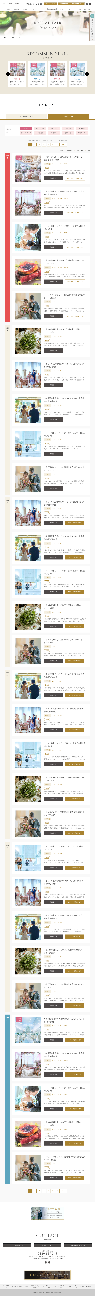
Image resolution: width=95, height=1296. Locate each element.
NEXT (54, 144)
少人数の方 (81, 128)
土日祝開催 (40, 133)
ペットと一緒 (40, 128)
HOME (5, 37)
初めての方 (67, 133)
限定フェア (54, 128)
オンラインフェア (26, 133)
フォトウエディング (68, 128)
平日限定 (53, 133)
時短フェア (81, 133)
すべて (26, 128)
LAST (63, 144)
